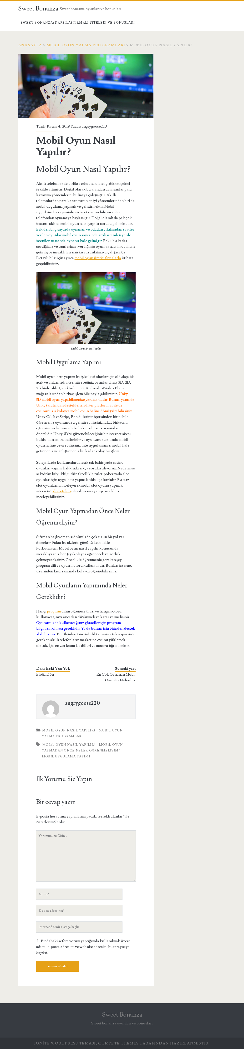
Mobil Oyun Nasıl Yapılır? (69, 730)
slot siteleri (62, 491)
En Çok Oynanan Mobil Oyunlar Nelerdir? (116, 677)
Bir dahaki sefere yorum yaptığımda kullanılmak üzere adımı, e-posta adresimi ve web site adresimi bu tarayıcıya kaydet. (83, 947)
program (54, 611)
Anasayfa (30, 45)
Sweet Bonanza (38, 9)
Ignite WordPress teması (65, 1043)
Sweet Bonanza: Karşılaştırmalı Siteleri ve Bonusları (77, 23)
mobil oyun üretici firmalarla (98, 258)
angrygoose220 (94, 126)
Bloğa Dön (45, 674)
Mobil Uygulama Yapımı (66, 756)
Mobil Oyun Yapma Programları (85, 45)
